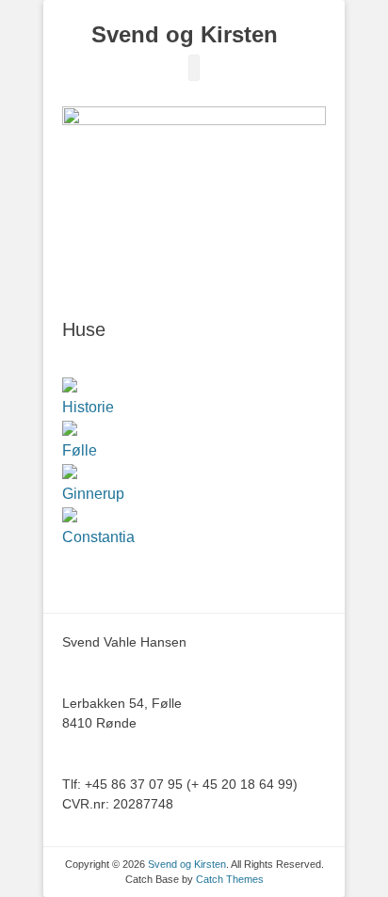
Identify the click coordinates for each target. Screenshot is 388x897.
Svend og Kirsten (184, 34)
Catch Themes (230, 879)
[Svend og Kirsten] (184, 11)
